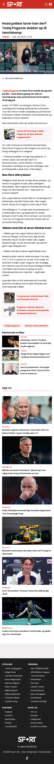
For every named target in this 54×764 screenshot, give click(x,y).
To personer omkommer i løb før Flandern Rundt (32, 298)
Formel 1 (6, 427)
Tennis (5, 36)
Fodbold (6, 507)
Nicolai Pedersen (14, 78)
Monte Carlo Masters (36, 325)
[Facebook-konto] (27, 758)
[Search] (46, 4)
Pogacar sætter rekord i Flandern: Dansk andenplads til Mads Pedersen (33, 310)
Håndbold (7, 467)
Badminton (7, 628)
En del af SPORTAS (27, 746)
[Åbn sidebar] (3, 4)
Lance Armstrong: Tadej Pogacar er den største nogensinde (30, 134)
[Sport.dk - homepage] (15, 4)
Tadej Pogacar (10, 90)
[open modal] (50, 4)
